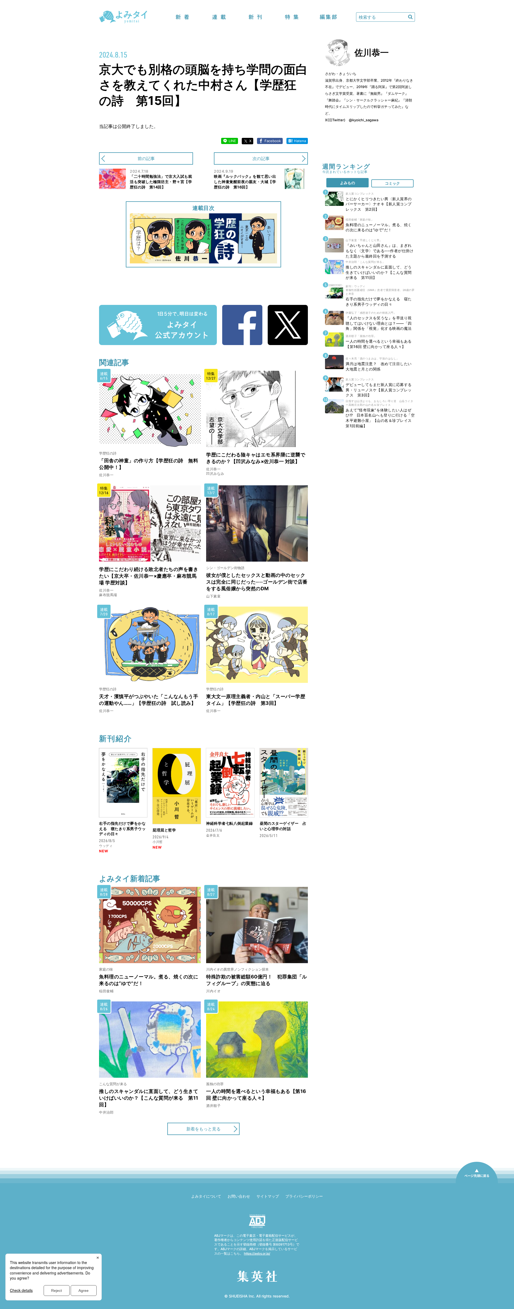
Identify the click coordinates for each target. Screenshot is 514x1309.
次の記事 (261, 158)
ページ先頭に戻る (477, 1183)
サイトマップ (267, 1196)
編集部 (328, 17)
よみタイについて (206, 1196)
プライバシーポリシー (304, 1196)
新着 (182, 17)
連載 (219, 17)
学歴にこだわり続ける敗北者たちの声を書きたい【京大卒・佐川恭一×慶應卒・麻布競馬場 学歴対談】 (148, 575)
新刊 (255, 17)
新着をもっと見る (203, 1129)
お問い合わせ (239, 1196)
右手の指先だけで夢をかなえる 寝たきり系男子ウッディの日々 (122, 828)
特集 (291, 17)
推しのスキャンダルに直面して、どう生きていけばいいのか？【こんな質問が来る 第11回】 (148, 1097)
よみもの (347, 182)
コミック (392, 183)
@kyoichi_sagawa (363, 120)
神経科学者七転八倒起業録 (229, 823)
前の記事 (146, 158)
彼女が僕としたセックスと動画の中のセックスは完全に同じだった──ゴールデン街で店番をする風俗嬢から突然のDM (257, 581)
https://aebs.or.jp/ (257, 1253)
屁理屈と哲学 (164, 830)
